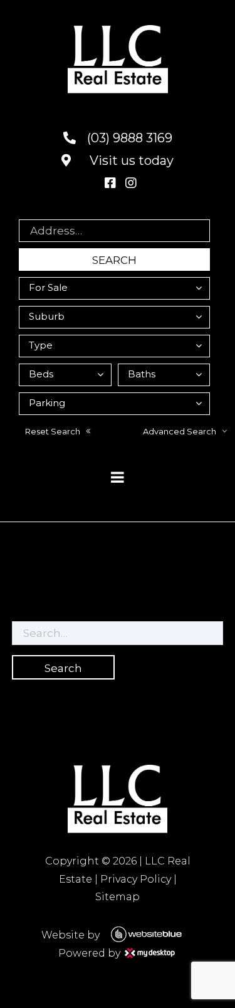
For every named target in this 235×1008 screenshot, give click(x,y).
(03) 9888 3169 (128, 137)
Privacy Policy (135, 879)
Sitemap (117, 897)
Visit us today (130, 160)
